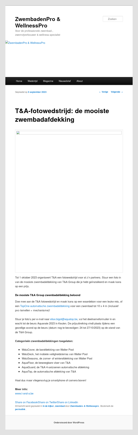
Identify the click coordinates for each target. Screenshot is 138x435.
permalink (20, 409)
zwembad (60, 406)
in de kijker (48, 406)
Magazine (48, 81)
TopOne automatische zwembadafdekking (45, 306)
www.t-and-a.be (24, 393)
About (80, 81)
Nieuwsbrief (65, 81)
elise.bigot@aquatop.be (63, 319)
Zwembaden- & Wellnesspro (84, 406)
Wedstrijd (32, 81)
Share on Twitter (47, 402)
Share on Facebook (26, 402)
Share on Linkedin (67, 402)
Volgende (117, 91)
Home (19, 81)
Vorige (103, 91)
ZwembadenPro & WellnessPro (38, 22)
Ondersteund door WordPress (69, 422)
